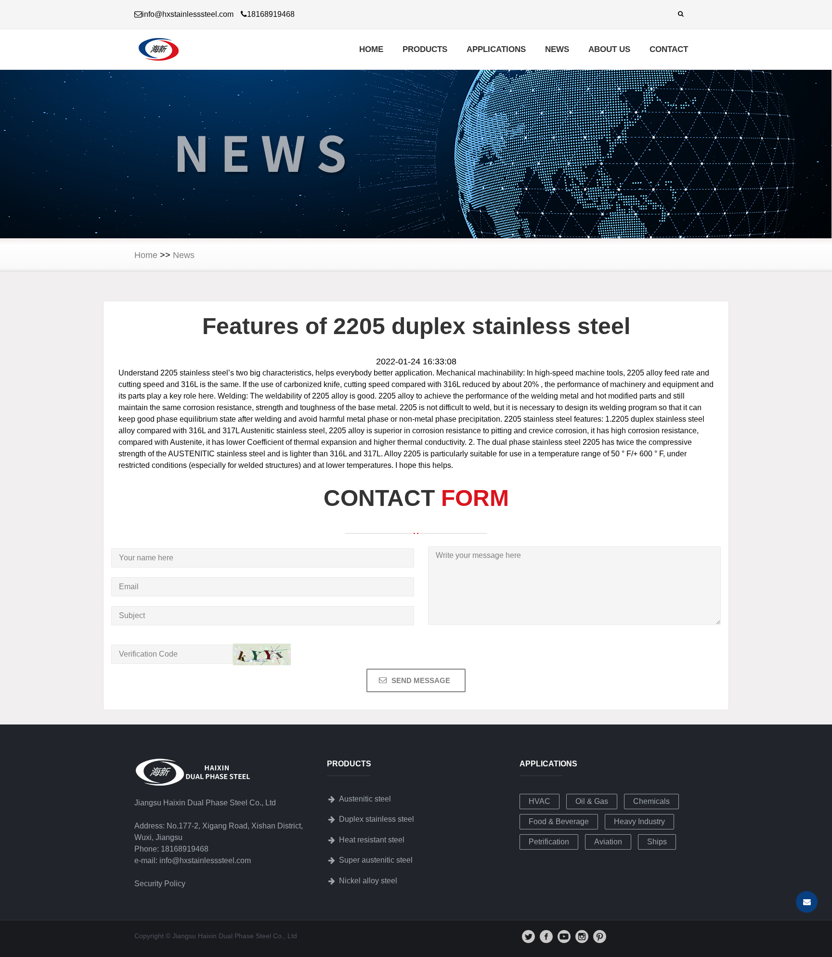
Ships (657, 842)
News (557, 49)
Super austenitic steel (376, 860)
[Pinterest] (599, 940)
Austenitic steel (365, 799)
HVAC (539, 801)
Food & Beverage (559, 821)
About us (609, 49)
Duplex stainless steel (376, 819)
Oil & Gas (591, 801)
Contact (669, 49)
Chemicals (651, 801)
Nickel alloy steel (368, 881)
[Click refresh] (262, 654)
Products (425, 49)
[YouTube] (564, 940)
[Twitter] (528, 940)
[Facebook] (546, 940)
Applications (496, 49)
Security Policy (159, 883)
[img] (528, 936)
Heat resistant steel (371, 840)
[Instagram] (581, 940)
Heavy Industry (639, 821)
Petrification (549, 842)
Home (371, 49)
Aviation (608, 842)
